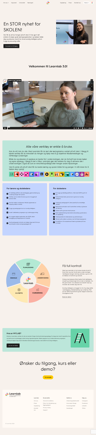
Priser (35, 403)
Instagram (85, 401)
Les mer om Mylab (13, 345)
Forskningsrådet (70, 405)
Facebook (85, 403)
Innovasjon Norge (71, 403)
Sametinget (69, 408)
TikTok (83, 408)
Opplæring (37, 405)
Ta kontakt (48, 377)
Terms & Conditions (48, 401)
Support (45, 410)
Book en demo (66, 297)
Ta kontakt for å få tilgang (11, 46)
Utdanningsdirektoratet (72, 401)
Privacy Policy (47, 407)
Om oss (36, 401)
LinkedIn (84, 405)
